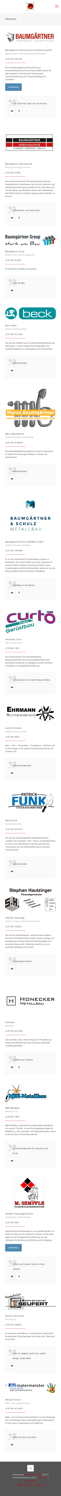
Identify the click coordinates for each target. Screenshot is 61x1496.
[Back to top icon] (30, 1468)
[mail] (11, 110)
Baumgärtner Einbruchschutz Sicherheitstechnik (28, 50)
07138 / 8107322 (15, 829)
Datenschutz (30, 1480)
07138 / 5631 (13, 1222)
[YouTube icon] (32, 1485)
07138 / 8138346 (15, 442)
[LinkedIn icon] (39, 1485)
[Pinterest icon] (42, 1485)
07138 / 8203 (13, 737)
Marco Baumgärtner (14, 433)
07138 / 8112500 (15, 334)
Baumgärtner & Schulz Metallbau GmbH (24, 541)
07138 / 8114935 (15, 1408)
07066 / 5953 (13, 648)
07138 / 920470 (14, 1325)
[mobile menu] (56, 6)
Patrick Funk (11, 820)
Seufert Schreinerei (14, 1316)
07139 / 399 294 (15, 59)
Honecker (10, 1022)
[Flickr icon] (35, 1485)
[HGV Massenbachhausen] (30, 6)
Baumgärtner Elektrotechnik (18, 164)
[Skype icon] (19, 1485)
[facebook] (18, 110)
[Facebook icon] (22, 1485)
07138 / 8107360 (15, 1031)
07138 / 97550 (14, 173)
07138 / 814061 (14, 260)
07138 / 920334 (14, 926)
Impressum (42, 1477)
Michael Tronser (13, 1399)
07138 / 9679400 (15, 550)
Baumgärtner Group (14, 251)
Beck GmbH (11, 325)
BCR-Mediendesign (33, 1474)
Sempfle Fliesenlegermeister (19, 1213)
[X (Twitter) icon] (25, 1485)
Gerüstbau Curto (13, 639)
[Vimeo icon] (29, 1485)
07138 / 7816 (13, 1117)
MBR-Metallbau (12, 1108)
